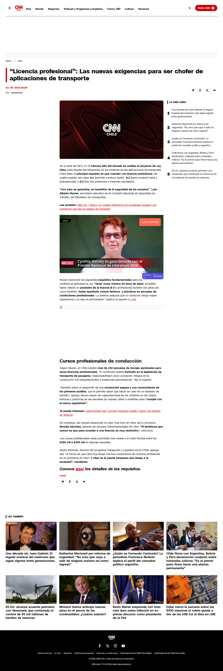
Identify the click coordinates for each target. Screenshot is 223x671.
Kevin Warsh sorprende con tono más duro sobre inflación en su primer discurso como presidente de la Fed (137, 612)
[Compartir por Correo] (193, 90)
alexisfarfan (17, 92)
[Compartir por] (214, 90)
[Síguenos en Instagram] (115, 646)
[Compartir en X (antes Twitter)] (207, 90)
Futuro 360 (113, 9)
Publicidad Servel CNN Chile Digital (136, 653)
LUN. (133, 299)
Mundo (39, 9)
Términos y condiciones (107, 653)
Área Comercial (45, 653)
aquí (80, 469)
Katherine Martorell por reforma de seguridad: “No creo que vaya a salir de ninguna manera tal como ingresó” (193, 127)
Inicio (8, 61)
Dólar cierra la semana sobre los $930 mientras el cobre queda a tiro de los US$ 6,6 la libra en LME (191, 610)
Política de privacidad (84, 653)
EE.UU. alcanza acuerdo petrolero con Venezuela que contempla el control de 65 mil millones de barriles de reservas (194, 174)
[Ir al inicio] (19, 8)
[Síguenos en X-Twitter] (107, 646)
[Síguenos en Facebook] (99, 646)
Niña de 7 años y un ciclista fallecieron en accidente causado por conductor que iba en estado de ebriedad (108, 207)
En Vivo (58, 653)
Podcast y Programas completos (83, 9)
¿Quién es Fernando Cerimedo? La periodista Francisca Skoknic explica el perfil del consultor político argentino (192, 142)
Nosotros (68, 653)
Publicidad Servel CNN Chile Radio (169, 653)
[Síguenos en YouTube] (123, 646)
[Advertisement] (30, 287)
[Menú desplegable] (10, 8)
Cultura (129, 9)
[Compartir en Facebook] (200, 90)
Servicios (143, 9)
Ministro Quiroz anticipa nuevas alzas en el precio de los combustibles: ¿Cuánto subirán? (82, 610)
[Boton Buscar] (190, 8)
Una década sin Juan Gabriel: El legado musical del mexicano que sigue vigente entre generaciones (192, 113)
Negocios (53, 9)
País (28, 9)
